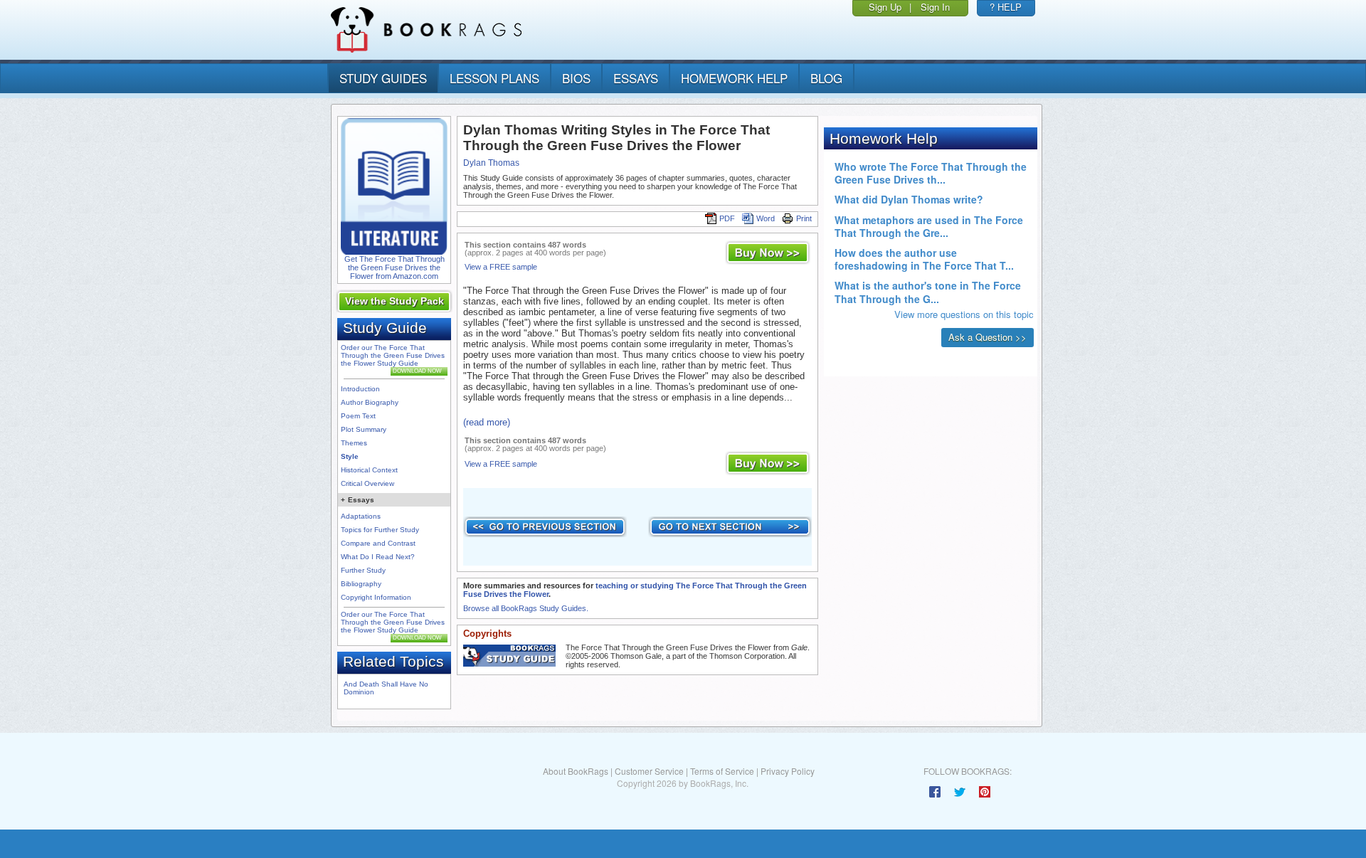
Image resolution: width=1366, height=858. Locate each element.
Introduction (360, 389)
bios (576, 78)
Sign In (935, 7)
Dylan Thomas (491, 163)
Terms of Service (722, 771)
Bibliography (361, 584)
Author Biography (369, 402)
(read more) (486, 422)
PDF (727, 218)
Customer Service (649, 771)
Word (765, 218)
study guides (383, 78)
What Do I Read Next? (378, 557)
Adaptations (361, 516)
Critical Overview (367, 483)
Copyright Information (376, 597)
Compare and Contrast (378, 543)
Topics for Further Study (380, 530)
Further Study (363, 570)
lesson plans (494, 78)
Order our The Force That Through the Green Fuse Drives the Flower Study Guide (393, 355)
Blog (826, 78)
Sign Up (885, 7)
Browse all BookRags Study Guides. (525, 608)
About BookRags (575, 771)
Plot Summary (363, 429)
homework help (734, 78)
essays (635, 78)
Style (350, 456)
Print (804, 218)
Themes (354, 443)
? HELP (1006, 7)
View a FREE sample (501, 267)
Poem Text (358, 416)
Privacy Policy (788, 771)
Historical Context (369, 470)
